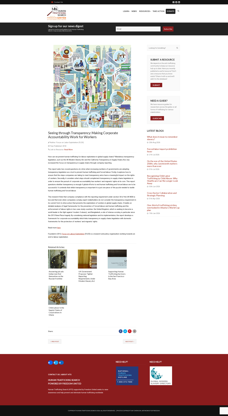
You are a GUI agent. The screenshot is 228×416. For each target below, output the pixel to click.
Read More (68, 150)
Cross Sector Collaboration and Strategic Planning (162, 194)
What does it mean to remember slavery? (162, 138)
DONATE (170, 11)
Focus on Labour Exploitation (73, 234)
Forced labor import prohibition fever (162, 150)
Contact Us (58, 2)
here (59, 228)
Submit (156, 85)
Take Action (158, 11)
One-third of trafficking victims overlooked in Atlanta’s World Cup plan (163, 207)
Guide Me (157, 118)
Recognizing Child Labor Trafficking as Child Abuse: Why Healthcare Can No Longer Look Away (162, 180)
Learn (126, 11)
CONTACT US (54, 374)
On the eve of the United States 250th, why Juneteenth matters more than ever (162, 163)
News (134, 11)
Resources (144, 11)
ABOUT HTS (66, 374)
